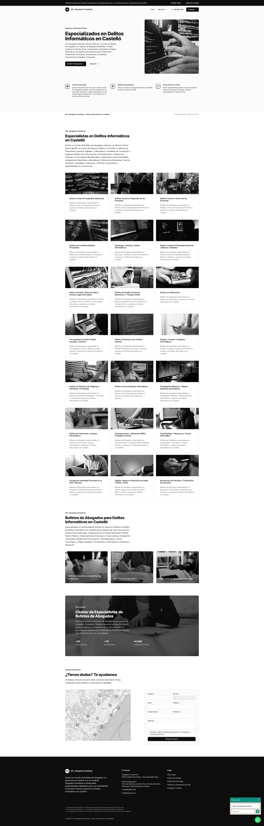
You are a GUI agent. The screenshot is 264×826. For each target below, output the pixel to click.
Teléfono (176, 703)
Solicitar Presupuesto (74, 64)
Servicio (176, 694)
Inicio (153, 9)
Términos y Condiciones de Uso (179, 785)
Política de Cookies (174, 778)
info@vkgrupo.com (129, 793)
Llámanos (93, 64)
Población (177, 712)
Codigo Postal (153, 712)
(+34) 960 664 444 (129, 790)
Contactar (191, 9)
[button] (99, 703)
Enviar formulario (172, 739)
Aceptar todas (176, 3)
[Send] (257, 811)
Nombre (151, 694)
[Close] (258, 800)
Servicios (161, 9)
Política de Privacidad (171, 732)
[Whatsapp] (258, 820)
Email (150, 703)
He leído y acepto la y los (170, 733)
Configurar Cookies (174, 788)
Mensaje (151, 721)
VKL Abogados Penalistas (81, 9)
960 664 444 (178, 9)
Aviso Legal (171, 775)
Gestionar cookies (192, 3)
